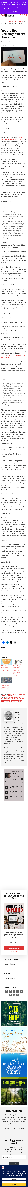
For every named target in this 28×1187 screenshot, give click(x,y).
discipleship (22, 694)
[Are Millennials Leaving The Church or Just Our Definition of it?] (6, 680)
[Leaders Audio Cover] (14, 1052)
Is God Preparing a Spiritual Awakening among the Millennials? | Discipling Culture (18, 670)
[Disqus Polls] (14, 828)
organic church (15, 700)
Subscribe (14, 1164)
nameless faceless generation (16, 698)
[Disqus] (14, 869)
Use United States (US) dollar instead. (14, 9)
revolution (9, 701)
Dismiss (14, 11)
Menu (23, 14)
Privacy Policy (14, 951)
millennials (4, 698)
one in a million (5, 700)
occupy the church (6, 695)
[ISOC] (14, 1078)
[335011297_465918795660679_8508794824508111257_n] (14, 1026)
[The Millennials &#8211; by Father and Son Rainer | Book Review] (6, 662)
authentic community (15, 697)
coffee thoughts (13, 694)
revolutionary (17, 701)
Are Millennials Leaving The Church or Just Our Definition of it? (6, 687)
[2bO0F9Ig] (14, 1104)
